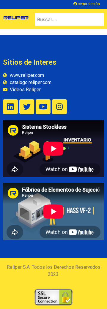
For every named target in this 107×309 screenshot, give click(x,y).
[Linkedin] (10, 106)
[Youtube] (43, 106)
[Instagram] (59, 106)
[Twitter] (26, 106)
